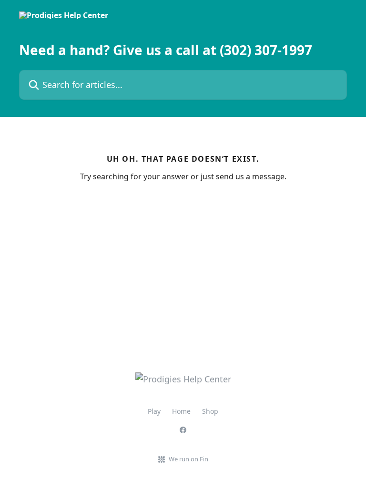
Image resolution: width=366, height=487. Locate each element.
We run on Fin (188, 459)
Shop (210, 411)
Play (154, 411)
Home (181, 411)
